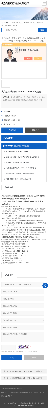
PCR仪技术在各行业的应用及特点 (18, 179)
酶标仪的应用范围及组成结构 (17, 152)
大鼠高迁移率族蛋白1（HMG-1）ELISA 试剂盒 (26, 378)
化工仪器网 (8, 396)
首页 (14, 38)
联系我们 (35, 130)
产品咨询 (12, 130)
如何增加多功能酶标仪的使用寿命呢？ (20, 173)
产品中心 (21, 38)
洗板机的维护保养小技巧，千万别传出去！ (22, 168)
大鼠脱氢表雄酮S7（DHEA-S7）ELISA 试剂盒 (26, 371)
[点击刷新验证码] (23, 347)
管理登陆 (31, 406)
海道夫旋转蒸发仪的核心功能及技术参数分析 (22, 157)
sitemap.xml (22, 406)
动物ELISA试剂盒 (33, 38)
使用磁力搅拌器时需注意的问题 (17, 162)
